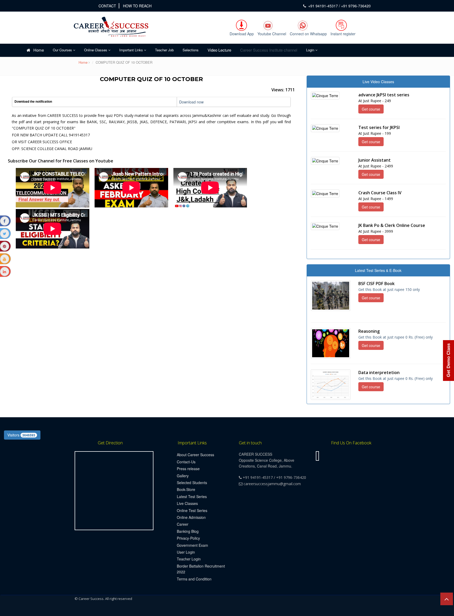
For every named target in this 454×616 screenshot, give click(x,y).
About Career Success (195, 454)
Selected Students (192, 482)
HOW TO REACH (137, 5)
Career (182, 524)
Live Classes (187, 503)
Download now (191, 102)
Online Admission (191, 517)
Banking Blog (188, 531)
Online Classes (96, 49)
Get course (371, 109)
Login (310, 49)
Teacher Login (189, 559)
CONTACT (107, 5)
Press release (188, 468)
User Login (186, 552)
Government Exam (192, 545)
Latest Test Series (192, 496)
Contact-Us (186, 461)
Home (37, 50)
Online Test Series (192, 510)
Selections (191, 49)
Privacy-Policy (188, 538)
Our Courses (63, 49)
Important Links (131, 49)
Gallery (183, 475)
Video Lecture (219, 50)
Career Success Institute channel (268, 50)
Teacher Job (164, 49)
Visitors (21, 435)
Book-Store (186, 489)
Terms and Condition (194, 579)
